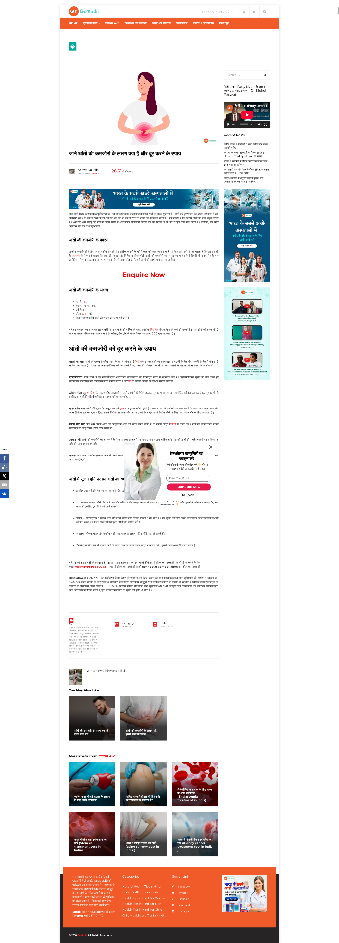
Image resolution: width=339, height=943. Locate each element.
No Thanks (188, 495)
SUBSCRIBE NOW (188, 487)
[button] (186, 456)
